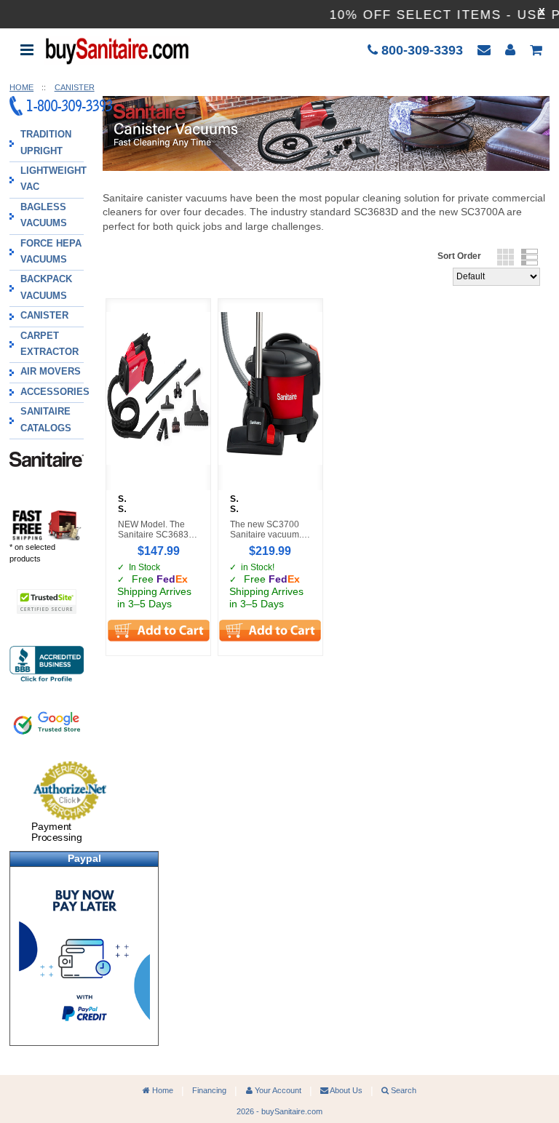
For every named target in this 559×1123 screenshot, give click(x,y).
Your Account (277, 1090)
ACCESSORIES (55, 392)
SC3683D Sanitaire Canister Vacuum (122, 505)
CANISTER (44, 316)
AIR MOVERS (50, 372)
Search (402, 1090)
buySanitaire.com (291, 1111)
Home (161, 1090)
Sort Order (459, 256)
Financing (209, 1090)
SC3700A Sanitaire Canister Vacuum (234, 505)
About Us (345, 1090)
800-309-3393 (420, 50)
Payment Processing (56, 832)
